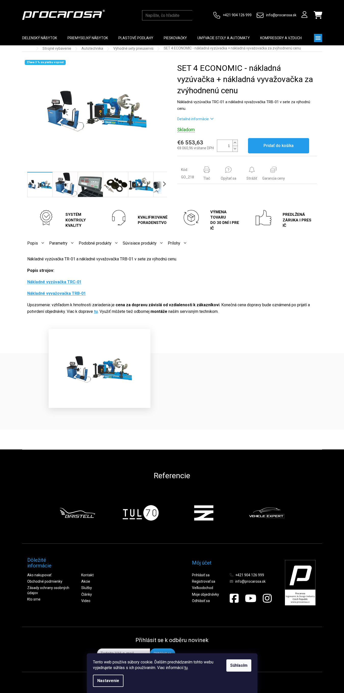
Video (85, 601)
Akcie (85, 581)
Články (86, 594)
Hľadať (197, 15)
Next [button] (297, 513)
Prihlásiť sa (201, 575)
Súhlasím (238, 665)
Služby (86, 588)
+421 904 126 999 (237, 15)
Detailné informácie (193, 119)
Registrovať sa (203, 581)
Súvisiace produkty (140, 243)
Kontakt (87, 575)
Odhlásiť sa (201, 601)
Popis (32, 243)
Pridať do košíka (279, 145)
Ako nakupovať (39, 575)
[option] (77, 513)
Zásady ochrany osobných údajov (48, 590)
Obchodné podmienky (44, 581)
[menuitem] (39, 38)
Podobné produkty (95, 243)
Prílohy (174, 243)
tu (186, 667)
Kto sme (33, 599)
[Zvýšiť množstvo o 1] (235, 143)
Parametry (58, 243)
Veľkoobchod (202, 588)
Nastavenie (108, 680)
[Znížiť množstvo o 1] (235, 149)
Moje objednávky (205, 594)
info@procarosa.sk (281, 15)
